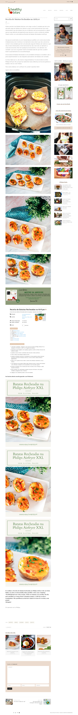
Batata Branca (16, 330)
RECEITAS (50, 10)
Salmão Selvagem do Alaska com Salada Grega (67, 221)
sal (13, 337)
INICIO (44, 10)
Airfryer (11, 622)
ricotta (32, 622)
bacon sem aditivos (19, 333)
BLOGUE (55, 10)
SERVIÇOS (61, 10)
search (6, 1)
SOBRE (71, 10)
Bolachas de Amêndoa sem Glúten (66, 207)
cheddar (21, 622)
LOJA (67, 10)
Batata (16, 622)
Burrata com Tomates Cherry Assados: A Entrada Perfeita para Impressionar (28, 652)
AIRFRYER (16, 17)
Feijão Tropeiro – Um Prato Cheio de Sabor (66, 193)
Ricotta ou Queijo (20, 332)
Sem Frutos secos (33, 17)
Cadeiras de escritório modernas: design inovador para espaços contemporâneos (66, 215)
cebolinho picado (22, 336)
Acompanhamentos (9, 17)
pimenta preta (16, 338)
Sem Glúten (40, 17)
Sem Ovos (45, 17)
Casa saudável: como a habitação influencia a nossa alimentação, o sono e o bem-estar (67, 187)
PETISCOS (23, 17)
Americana (24, 317)
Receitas (27, 17)
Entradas (24, 315)
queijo (26, 622)
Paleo (19, 17)
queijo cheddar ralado (21, 334)
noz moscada (16, 340)
